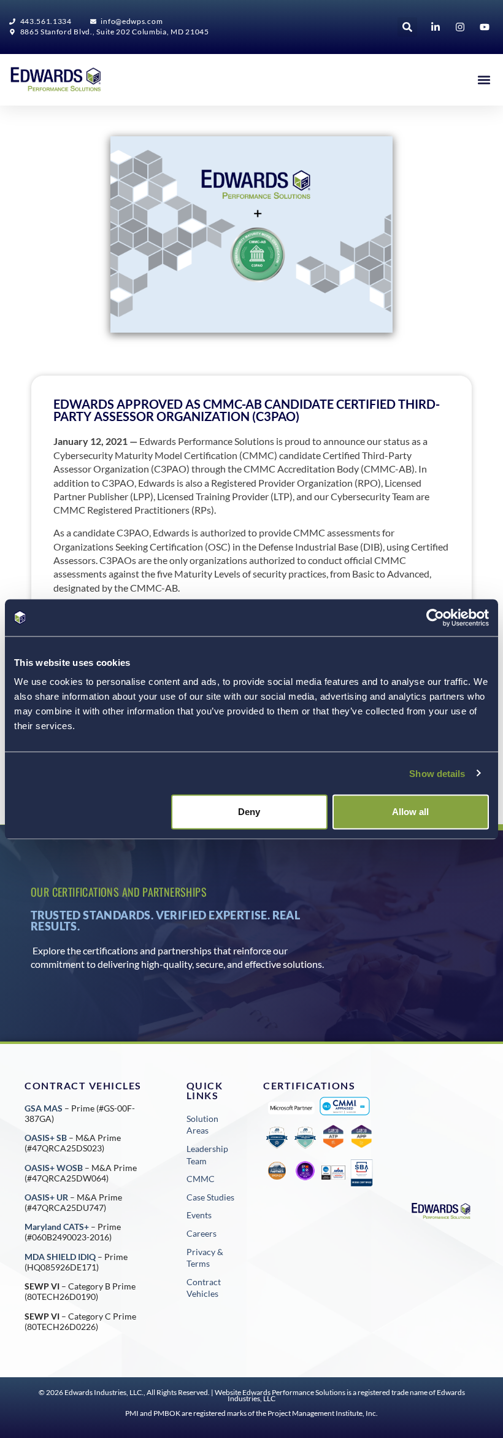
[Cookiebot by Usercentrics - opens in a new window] (435, 617)
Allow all (410, 811)
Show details (437, 773)
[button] (407, 27)
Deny (249, 811)
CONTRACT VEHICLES (83, 1085)
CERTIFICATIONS (309, 1085)
